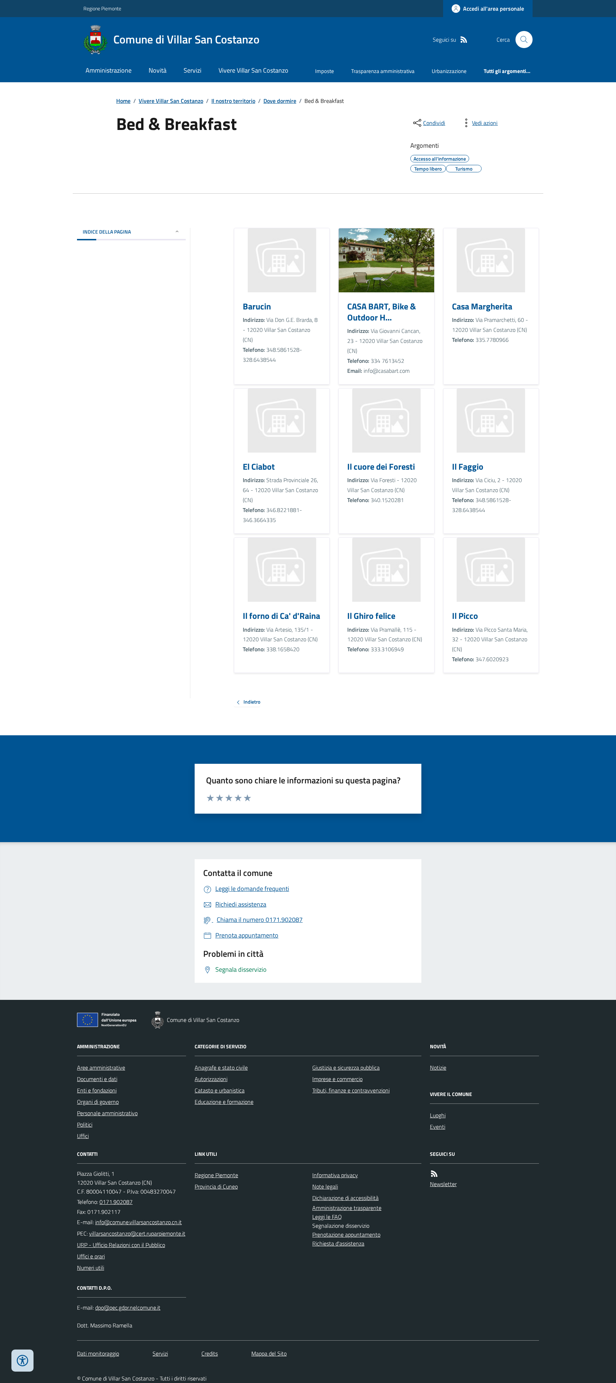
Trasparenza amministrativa (383, 71)
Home (123, 100)
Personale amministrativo (107, 1113)
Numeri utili (90, 1267)
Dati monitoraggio (98, 1353)
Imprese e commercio (337, 1079)
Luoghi (438, 1115)
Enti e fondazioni (97, 1090)
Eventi (437, 1126)
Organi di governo (98, 1101)
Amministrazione (109, 70)
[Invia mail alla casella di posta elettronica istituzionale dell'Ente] (138, 1222)
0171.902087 (116, 1201)
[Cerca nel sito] (521, 39)
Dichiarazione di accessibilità (345, 1198)
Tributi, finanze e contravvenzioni (351, 1090)
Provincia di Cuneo (216, 1186)
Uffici (83, 1136)
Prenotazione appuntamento (346, 1234)
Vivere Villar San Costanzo (253, 70)
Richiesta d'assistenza (338, 1243)
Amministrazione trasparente (346, 1208)
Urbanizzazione (449, 71)
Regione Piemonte (102, 8)
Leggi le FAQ (327, 1216)
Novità (157, 70)
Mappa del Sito (269, 1353)
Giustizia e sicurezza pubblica (346, 1067)
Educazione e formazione (224, 1101)
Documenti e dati (97, 1079)
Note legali (325, 1186)
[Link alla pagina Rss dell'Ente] (434, 1173)
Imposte (324, 71)
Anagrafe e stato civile (221, 1067)
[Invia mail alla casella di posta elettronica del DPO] (127, 1307)
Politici (84, 1124)
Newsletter (443, 1184)
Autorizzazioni (211, 1079)
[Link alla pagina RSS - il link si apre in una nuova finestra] (464, 39)
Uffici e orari (91, 1256)
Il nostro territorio (233, 100)
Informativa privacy (335, 1175)
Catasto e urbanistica (220, 1090)
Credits (209, 1353)
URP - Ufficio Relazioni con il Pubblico (121, 1245)
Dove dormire (279, 100)
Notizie (438, 1067)
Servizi (192, 70)
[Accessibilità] (22, 1360)
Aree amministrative (101, 1067)
